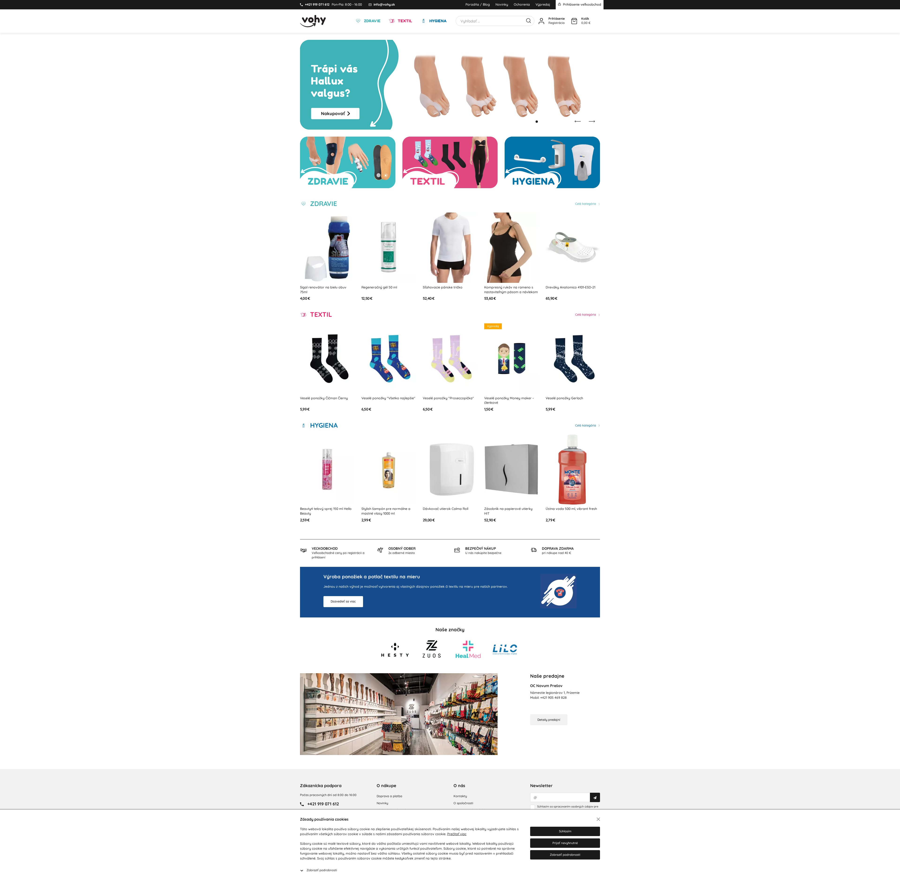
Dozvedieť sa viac (343, 601)
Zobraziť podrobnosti (322, 870)
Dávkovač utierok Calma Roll (384, 509)
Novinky (501, 4)
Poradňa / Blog (477, 4)
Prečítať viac (456, 834)
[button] (532, 121)
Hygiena (437, 21)
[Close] (598, 819)
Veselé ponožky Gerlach (503, 398)
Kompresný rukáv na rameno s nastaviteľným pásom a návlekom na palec (449, 292)
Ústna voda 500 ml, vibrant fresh (510, 509)
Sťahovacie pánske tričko (381, 287)
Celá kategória (586, 204)
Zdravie (371, 21)
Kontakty (460, 796)
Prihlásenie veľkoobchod (581, 4)
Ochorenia (522, 4)
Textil (404, 21)
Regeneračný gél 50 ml (318, 287)
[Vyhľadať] (528, 20)
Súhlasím (565, 831)
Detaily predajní (548, 719)
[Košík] (574, 21)
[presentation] (578, 121)
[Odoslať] (595, 797)
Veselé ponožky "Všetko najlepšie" (327, 398)
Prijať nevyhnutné (565, 843)
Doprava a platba (389, 796)
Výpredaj (543, 4)
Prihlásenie (556, 18)
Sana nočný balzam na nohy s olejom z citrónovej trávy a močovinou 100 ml (569, 513)
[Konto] (541, 21)
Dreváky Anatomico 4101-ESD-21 (509, 287)
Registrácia (556, 23)
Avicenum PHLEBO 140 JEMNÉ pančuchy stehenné (569, 289)
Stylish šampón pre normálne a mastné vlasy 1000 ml (324, 511)
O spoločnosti (463, 803)
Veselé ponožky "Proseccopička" (386, 398)
